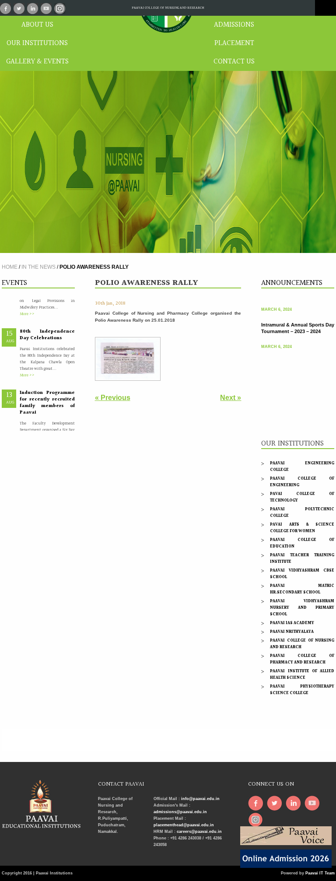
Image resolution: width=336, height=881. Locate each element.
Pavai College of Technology (302, 497)
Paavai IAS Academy (292, 623)
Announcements (291, 283)
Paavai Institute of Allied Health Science (302, 674)
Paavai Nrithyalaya (292, 631)
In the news (38, 267)
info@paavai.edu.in (200, 799)
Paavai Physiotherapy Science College (302, 689)
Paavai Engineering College (302, 466)
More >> (27, 307)
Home (10, 267)
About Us (37, 25)
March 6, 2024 (276, 304)
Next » (230, 397)
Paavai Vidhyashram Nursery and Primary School (302, 607)
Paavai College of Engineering (302, 481)
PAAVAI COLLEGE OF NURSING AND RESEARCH (168, 8)
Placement (234, 43)
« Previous (112, 397)
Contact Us (234, 61)
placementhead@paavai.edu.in (184, 825)
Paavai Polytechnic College (302, 512)
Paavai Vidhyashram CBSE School (302, 573)
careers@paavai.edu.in (199, 831)
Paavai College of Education (302, 543)
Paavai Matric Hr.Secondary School (302, 589)
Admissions (234, 25)
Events (14, 283)
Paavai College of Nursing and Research (302, 643)
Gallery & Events (37, 61)
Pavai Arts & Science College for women (302, 527)
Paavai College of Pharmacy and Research (302, 659)
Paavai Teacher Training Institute (302, 558)
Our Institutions (37, 43)
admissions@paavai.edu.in (180, 812)
